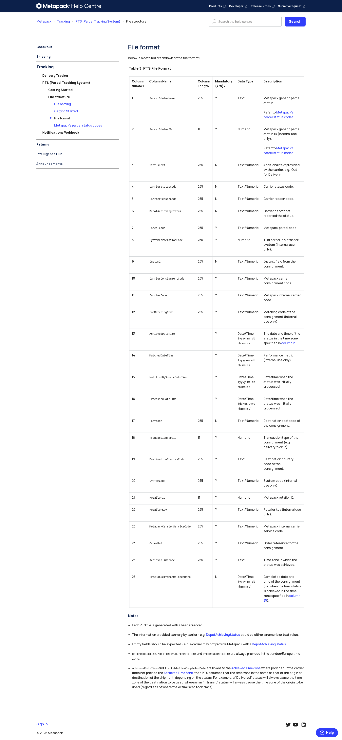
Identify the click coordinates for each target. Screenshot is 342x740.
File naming (62, 104)
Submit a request (289, 6)
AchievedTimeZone (246, 668)
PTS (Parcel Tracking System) (98, 21)
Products (215, 6)
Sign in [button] (42, 724)
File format (62, 118)
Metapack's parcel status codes (78, 125)
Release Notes (261, 6)
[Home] (68, 6)
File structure (136, 21)
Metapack (43, 21)
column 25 (288, 343)
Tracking (63, 21)
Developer (236, 6)
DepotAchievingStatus (223, 634)
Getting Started (66, 111)
